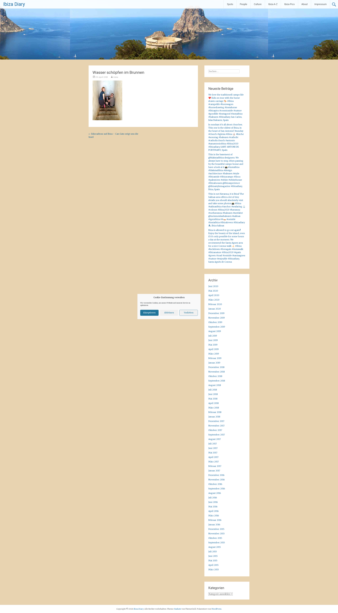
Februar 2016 (214, 520)
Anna (115, 77)
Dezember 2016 (216, 475)
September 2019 (216, 326)
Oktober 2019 (215, 322)
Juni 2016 (213, 502)
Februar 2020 (215, 304)
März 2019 (213, 353)
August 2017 (214, 439)
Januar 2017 (214, 470)
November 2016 (216, 479)
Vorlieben (188, 312)
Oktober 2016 (215, 484)
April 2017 (213, 457)
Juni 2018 (213, 394)
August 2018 (214, 385)
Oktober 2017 (215, 430)
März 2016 (213, 515)
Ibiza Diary (14, 4)
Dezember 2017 (216, 421)
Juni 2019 (213, 340)
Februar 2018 (214, 412)
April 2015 (213, 565)
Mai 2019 (212, 344)
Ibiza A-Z (273, 4)
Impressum (320, 4)
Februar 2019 (214, 358)
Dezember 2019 (216, 313)
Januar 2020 (214, 308)
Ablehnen (169, 312)
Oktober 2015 (215, 538)
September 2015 (216, 542)
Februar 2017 (214, 466)
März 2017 (213, 461)
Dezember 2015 (216, 529)
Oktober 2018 (215, 376)
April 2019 (213, 349)
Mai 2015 (212, 560)
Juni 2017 (213, 448)
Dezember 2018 (216, 367)
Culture (258, 4)
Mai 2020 (213, 290)
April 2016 (213, 511)
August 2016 (214, 493)
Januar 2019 (214, 362)
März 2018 (213, 407)
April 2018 (213, 403)
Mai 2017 (212, 452)
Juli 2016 (212, 497)
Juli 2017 (212, 443)
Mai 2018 (212, 398)
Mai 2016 (212, 506)
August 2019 (214, 331)
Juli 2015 (212, 551)
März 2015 (213, 569)
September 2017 (216, 434)
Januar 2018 (214, 416)
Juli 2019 (212, 335)
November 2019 (216, 317)
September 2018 (216, 380)
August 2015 (214, 547)
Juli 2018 (212, 389)
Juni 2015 (213, 556)
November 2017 (216, 425)
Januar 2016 (214, 524)
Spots (230, 4)
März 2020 (213, 299)
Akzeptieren (149, 312)
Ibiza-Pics (289, 4)
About (304, 4)
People (243, 4)
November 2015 (216, 533)
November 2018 (216, 371)
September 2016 (216, 488)
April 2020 (213, 295)
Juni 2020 (213, 286)
